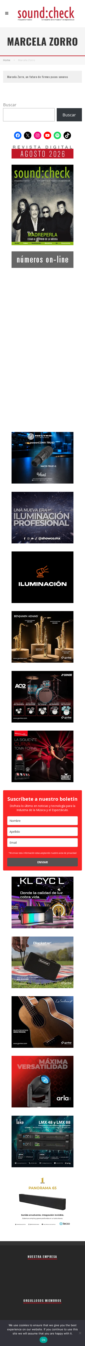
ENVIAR (42, 862)
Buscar (10, 105)
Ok (43, 1339)
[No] (80, 1333)
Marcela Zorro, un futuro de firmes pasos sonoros (37, 77)
